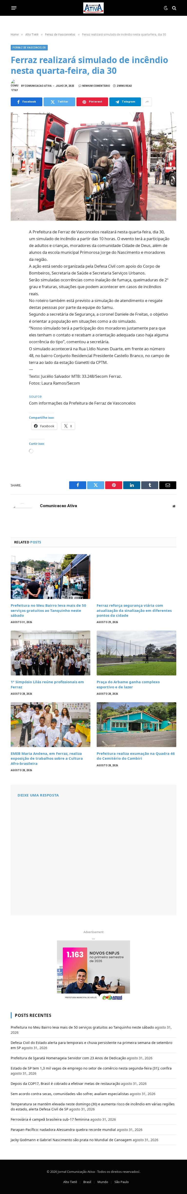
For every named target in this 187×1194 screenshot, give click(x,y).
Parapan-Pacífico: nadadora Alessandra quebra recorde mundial (63, 1129)
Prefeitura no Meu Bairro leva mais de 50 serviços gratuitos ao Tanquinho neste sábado (48, 610)
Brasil (87, 1182)
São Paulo (121, 1182)
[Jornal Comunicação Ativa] (93, 8)
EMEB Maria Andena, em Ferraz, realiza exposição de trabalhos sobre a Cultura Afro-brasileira (47, 758)
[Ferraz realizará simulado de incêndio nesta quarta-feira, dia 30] (93, 166)
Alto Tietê (70, 1182)
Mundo (102, 1182)
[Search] (173, 7)
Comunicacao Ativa (38, 86)
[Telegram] (15, 287)
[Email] (15, 298)
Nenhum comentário (96, 86)
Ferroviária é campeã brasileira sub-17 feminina (50, 1119)
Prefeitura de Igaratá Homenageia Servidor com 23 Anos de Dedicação (68, 1058)
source (35, 396)
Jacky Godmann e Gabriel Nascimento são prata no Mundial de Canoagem (71, 1139)
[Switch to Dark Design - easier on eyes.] (166, 8)
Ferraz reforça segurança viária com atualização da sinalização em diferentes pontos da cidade (134, 610)
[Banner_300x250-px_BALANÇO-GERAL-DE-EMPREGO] (93, 970)
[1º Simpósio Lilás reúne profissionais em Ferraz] (50, 653)
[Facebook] (15, 244)
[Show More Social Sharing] (147, 101)
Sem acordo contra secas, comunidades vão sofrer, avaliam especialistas (70, 1093)
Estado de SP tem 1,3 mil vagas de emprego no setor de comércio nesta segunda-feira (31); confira (91, 1068)
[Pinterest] (15, 276)
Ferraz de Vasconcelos (29, 47)
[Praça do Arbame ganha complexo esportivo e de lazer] (136, 653)
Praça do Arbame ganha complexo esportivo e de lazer (128, 684)
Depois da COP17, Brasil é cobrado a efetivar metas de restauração (65, 1083)
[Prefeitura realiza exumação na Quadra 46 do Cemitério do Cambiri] (136, 724)
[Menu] (14, 8)
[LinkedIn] (15, 265)
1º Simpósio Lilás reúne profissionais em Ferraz (47, 684)
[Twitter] (15, 255)
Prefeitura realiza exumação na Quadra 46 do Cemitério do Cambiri (136, 756)
